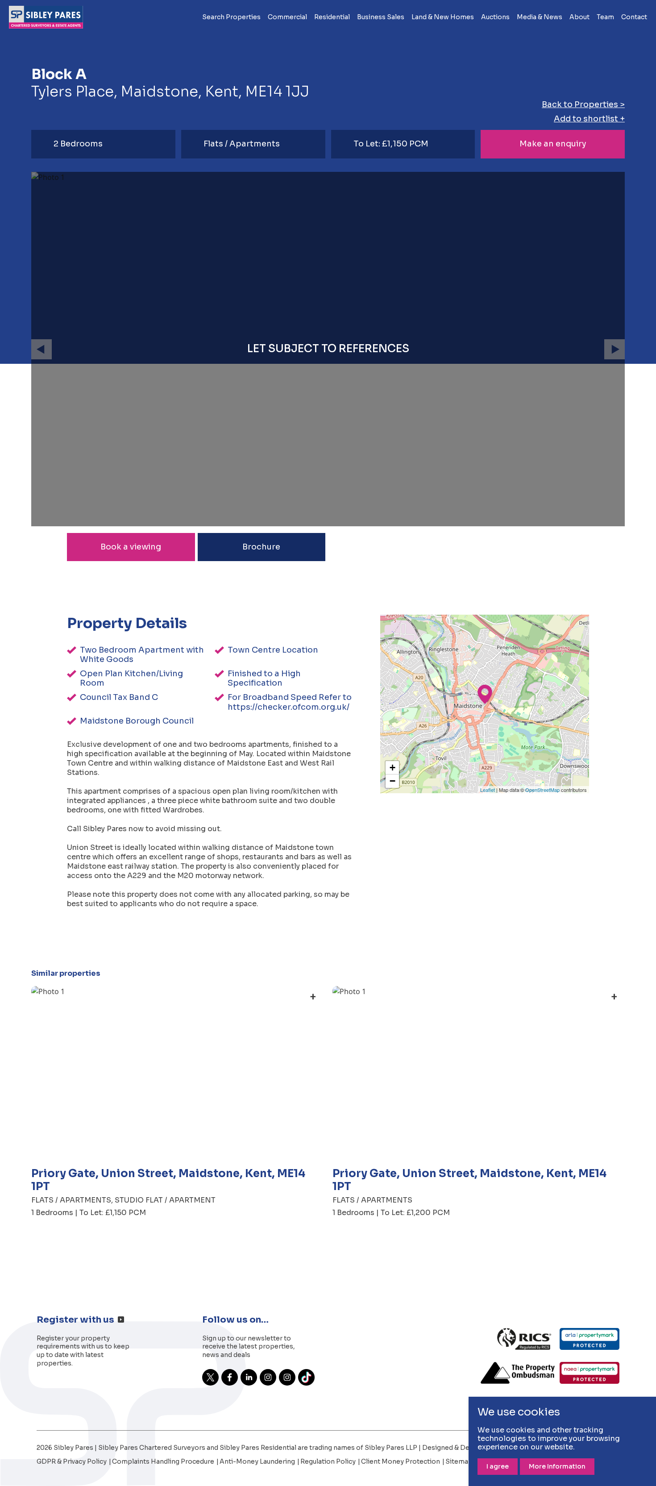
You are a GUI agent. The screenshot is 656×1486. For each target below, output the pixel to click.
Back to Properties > (583, 104)
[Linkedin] (249, 1377)
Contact (634, 17)
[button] (41, 349)
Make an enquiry (552, 144)
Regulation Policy (328, 1461)
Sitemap (459, 1461)
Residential (332, 17)
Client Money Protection (401, 1461)
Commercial (287, 17)
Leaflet (487, 789)
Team (605, 17)
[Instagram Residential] (287, 1377)
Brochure (261, 547)
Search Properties (231, 17)
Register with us (75, 1319)
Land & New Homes (442, 17)
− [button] (392, 781)
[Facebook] (229, 1377)
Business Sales (380, 17)
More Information (557, 1466)
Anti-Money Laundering (258, 1461)
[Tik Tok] (306, 1377)
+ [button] (392, 767)
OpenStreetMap (542, 789)
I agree (497, 1466)
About (579, 17)
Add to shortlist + (589, 119)
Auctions (495, 17)
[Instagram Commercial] (268, 1377)
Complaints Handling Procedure (164, 1461)
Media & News (539, 17)
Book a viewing (130, 547)
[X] (210, 1377)
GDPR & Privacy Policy (72, 1461)
